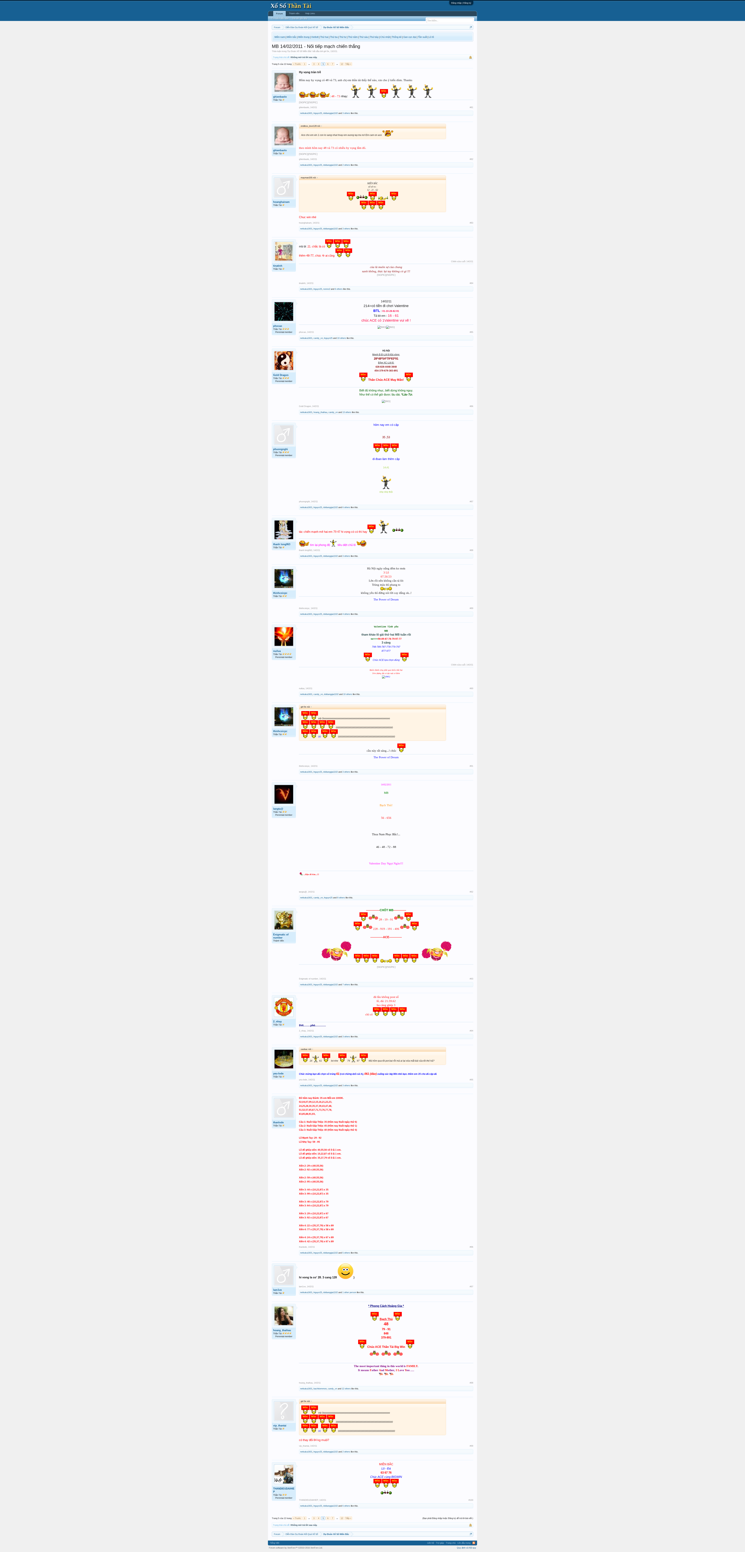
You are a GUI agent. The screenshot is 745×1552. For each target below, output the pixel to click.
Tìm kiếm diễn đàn (280, 18)
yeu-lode (278, 1073)
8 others (341, 897)
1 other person (349, 1292)
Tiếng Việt (274, 1543)
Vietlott (314, 37)
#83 (471, 223)
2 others (346, 165)
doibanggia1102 (330, 113)
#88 (471, 550)
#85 (471, 332)
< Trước (297, 64)
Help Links (310, 13)
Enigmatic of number (280, 936)
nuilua (277, 651)
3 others (346, 113)
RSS (473, 1543)
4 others (346, 614)
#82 (471, 159)
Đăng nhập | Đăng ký (461, 3)
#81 (471, 107)
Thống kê (397, 37)
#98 (471, 1383)
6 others (339, 289)
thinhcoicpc (280, 593)
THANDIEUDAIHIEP (284, 1490)
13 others (346, 412)
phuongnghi (280, 449)
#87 (471, 501)
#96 (471, 1247)
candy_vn (318, 338)
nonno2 (326, 289)
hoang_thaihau (320, 412)
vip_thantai (279, 1425)
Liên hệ (430, 1543)
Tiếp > (348, 64)
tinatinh (277, 265)
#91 (471, 766)
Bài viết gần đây (300, 18)
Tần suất (422, 37)
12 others (346, 1388)
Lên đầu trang (463, 1543)
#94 (471, 1031)
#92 (471, 892)
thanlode (278, 1122)
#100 (471, 1500)
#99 (471, 1446)
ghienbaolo (280, 96)
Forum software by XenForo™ (296, 1548)
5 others (346, 1253)
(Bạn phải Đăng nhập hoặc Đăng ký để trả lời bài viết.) (447, 1518)
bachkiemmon (320, 1388)
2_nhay (277, 1021)
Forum (279, 13)
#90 (471, 688)
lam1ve (277, 1289)
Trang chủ (451, 1543)
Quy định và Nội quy (466, 1548)
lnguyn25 (318, 113)
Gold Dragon (280, 375)
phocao (277, 325)
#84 (471, 283)
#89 (471, 608)
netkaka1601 (306, 113)
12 (342, 64)
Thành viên (294, 13)
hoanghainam (281, 201)
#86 (471, 406)
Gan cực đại (409, 37)
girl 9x (326, 51)
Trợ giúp (440, 1543)
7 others (346, 984)
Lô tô (431, 37)
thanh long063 (281, 544)
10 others (341, 338)
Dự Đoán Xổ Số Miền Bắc (300, 51)
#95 (471, 1079)
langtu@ (278, 808)
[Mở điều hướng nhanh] (471, 27)
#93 (471, 979)
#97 (471, 1286)
